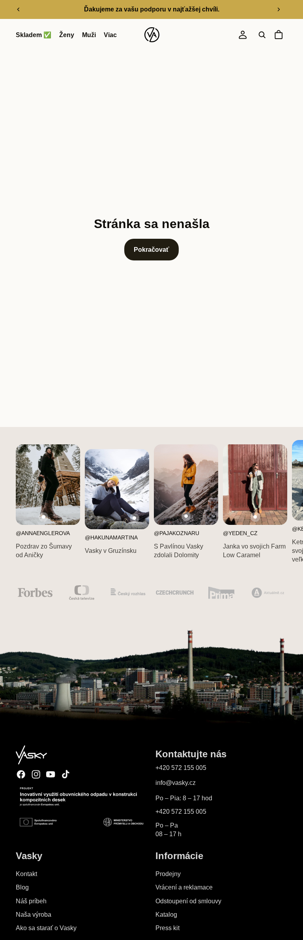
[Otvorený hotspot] (43, 517)
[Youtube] (50, 774)
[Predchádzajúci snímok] (18, 9)
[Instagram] (36, 774)
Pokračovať (151, 249)
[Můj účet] (242, 35)
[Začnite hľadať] (262, 35)
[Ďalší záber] (278, 9)
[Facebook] (21, 774)
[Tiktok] (65, 774)
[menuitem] (110, 35)
